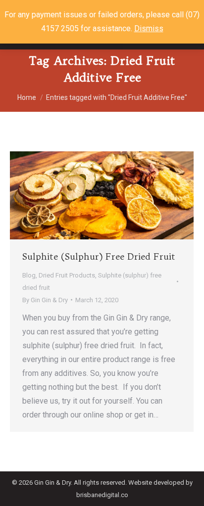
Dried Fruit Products (67, 275)
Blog (29, 275)
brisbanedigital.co (102, 495)
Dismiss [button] (148, 28)
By (45, 300)
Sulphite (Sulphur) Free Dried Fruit (98, 256)
